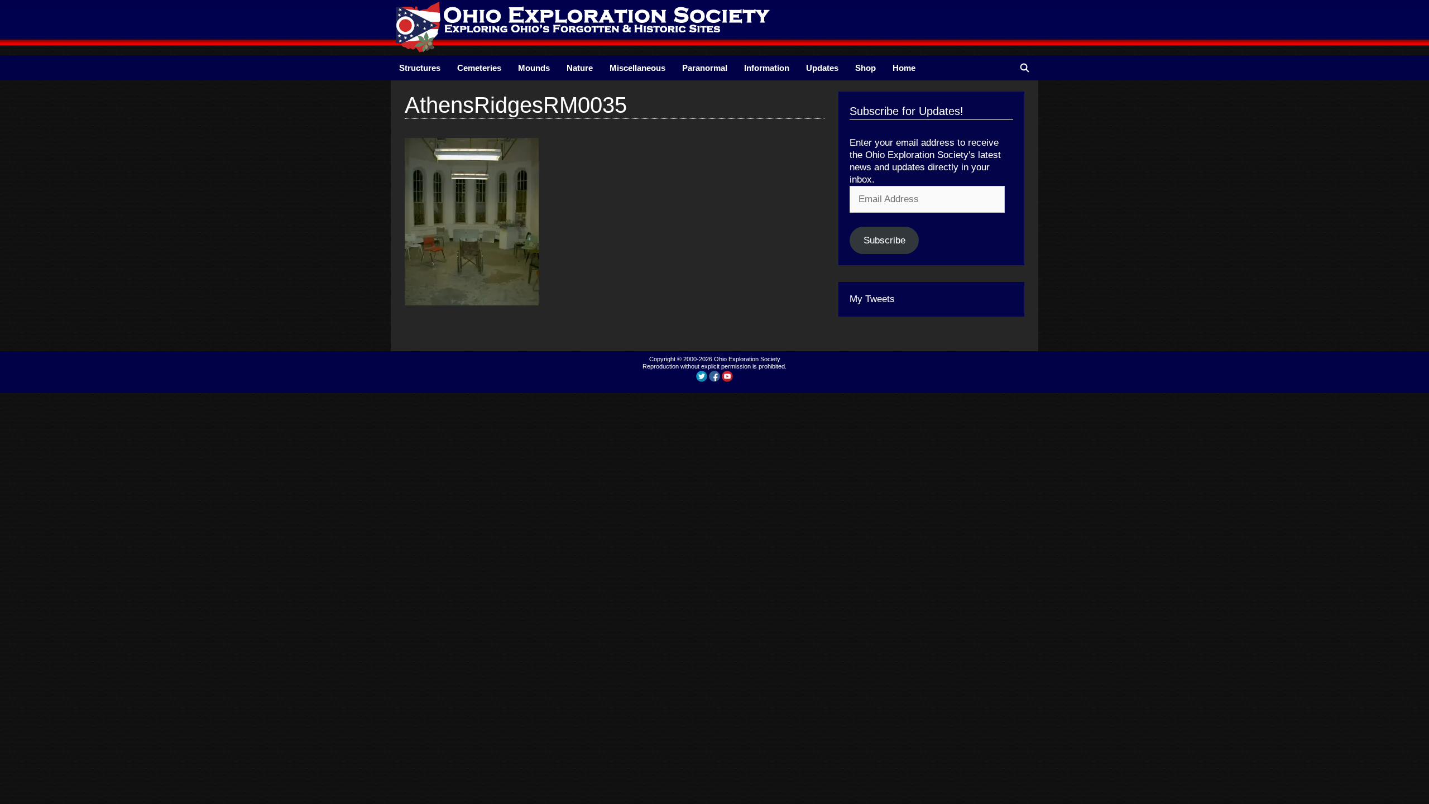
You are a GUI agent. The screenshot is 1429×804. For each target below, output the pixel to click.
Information (766, 68)
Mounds (534, 68)
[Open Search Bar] (1024, 67)
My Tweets (872, 299)
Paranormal (704, 68)
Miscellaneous (637, 68)
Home (904, 68)
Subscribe (884, 240)
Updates (822, 68)
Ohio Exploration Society (747, 359)
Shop (865, 68)
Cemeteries (479, 68)
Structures (419, 68)
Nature (580, 68)
